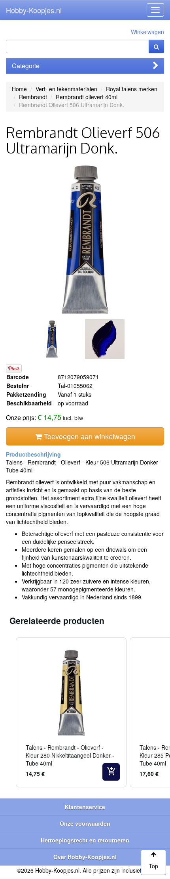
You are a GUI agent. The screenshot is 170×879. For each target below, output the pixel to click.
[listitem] (71, 712)
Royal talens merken (131, 89)
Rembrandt (33, 97)
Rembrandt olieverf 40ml (86, 97)
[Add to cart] (111, 772)
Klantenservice (85, 807)
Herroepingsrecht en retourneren (85, 840)
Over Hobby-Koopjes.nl (85, 857)
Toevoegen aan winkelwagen (88, 436)
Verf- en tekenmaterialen (66, 89)
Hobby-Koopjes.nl (34, 10)
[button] (8, 712)
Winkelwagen (147, 32)
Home (19, 89)
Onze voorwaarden (85, 823)
